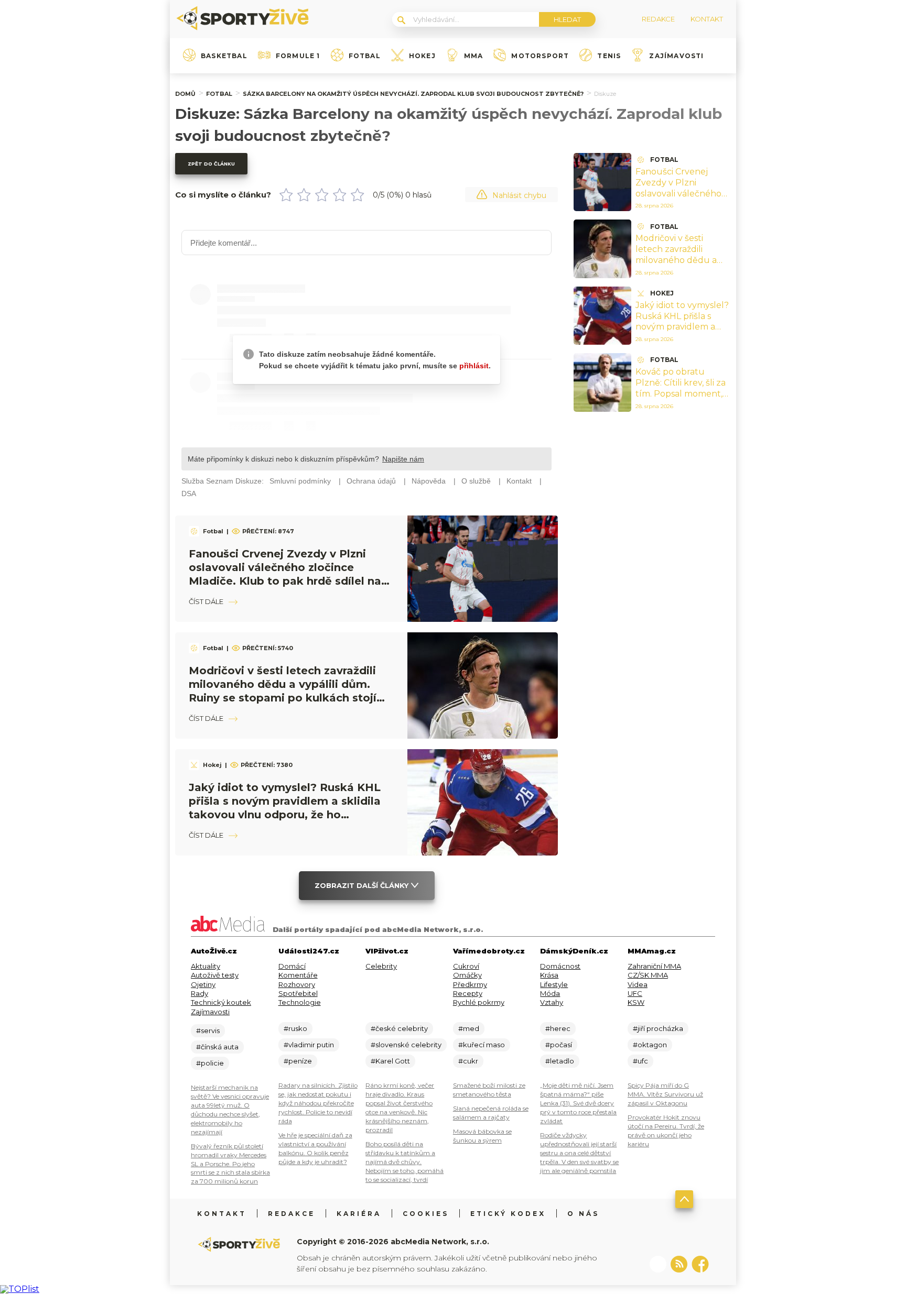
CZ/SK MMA (648, 975)
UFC (635, 993)
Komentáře (298, 975)
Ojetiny (203, 984)
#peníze (298, 1061)
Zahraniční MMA (654, 966)
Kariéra (359, 1214)
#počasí (558, 1044)
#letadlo (559, 1061)
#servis (208, 1030)
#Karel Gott (390, 1061)
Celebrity (381, 966)
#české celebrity (399, 1028)
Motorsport (540, 56)
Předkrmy (470, 984)
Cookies (426, 1214)
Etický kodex (508, 1214)
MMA (473, 56)
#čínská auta (217, 1047)
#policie (210, 1063)
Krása (549, 975)
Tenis (609, 56)
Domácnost (560, 966)
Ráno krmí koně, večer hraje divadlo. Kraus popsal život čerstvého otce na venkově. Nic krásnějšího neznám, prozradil (399, 1107)
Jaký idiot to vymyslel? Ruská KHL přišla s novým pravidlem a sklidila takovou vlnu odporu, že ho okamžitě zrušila (682, 332)
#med (468, 1028)
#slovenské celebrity (406, 1044)
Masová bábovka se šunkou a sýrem (482, 1135)
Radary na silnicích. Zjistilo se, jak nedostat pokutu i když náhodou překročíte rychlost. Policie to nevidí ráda (318, 1103)
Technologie (299, 1002)
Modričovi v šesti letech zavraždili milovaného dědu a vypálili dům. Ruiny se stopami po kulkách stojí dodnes (680, 265)
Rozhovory (296, 984)
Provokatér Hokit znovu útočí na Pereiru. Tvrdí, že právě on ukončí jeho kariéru (666, 1130)
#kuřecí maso (481, 1044)
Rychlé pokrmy (478, 1002)
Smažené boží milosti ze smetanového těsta (489, 1089)
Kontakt (221, 1214)
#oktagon (650, 1044)
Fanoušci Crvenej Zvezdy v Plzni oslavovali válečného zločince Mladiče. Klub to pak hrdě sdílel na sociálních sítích (682, 199)
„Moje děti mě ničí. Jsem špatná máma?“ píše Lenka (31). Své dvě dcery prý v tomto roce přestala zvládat (578, 1103)
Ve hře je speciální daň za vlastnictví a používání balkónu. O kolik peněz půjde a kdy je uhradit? (315, 1148)
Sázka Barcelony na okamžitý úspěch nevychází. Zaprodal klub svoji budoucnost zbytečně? (413, 93)
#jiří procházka (658, 1028)
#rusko (295, 1028)
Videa (638, 984)
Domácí (292, 966)
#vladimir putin (309, 1044)
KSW (636, 1002)
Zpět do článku (211, 164)
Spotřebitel (298, 993)
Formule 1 (298, 56)
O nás (583, 1214)
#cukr (468, 1061)
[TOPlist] (19, 1289)
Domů (185, 93)
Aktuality (205, 966)
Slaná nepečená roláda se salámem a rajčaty (490, 1112)
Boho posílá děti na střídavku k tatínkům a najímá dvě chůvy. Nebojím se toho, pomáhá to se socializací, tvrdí (404, 1161)
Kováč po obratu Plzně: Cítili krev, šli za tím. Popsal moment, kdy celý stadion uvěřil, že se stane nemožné (682, 393)
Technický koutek (221, 1002)
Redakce (291, 1214)
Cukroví (466, 966)
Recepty (467, 993)
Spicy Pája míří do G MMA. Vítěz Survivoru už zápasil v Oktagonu (665, 1094)
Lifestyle (554, 984)
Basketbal (224, 56)
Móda (550, 993)
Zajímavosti (676, 56)
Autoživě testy (215, 975)
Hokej (422, 56)
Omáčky (467, 975)
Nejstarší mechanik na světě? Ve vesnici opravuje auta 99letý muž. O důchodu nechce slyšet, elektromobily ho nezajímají (230, 1109)
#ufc (640, 1061)
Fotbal (365, 56)
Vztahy (551, 1002)
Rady (199, 993)
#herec (557, 1028)
